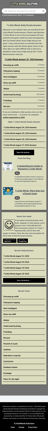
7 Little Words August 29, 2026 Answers (20, 133)
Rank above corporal (11, 355)
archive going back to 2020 (14, 117)
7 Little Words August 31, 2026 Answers (24, 59)
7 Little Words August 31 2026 (16, 256)
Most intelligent (24, 76)
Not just (24, 106)
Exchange (7, 373)
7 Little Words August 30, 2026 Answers (20, 127)
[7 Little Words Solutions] (24, 4)
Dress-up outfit (24, 82)
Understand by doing (24, 94)
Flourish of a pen (10, 343)
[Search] (43, 11)
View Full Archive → (24, 152)
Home (13, 427)
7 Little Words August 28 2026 (16, 274)
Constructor (8, 361)
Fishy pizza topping (24, 71)
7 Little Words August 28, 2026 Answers (20, 139)
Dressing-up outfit (24, 65)
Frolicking (24, 100)
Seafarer (7, 349)
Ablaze (24, 88)
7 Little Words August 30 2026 (16, 262)
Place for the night (11, 379)
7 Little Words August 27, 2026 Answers (20, 145)
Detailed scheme (10, 367)
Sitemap (21, 427)
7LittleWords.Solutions (24, 423)
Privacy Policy (32, 427)
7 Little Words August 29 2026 (16, 268)
